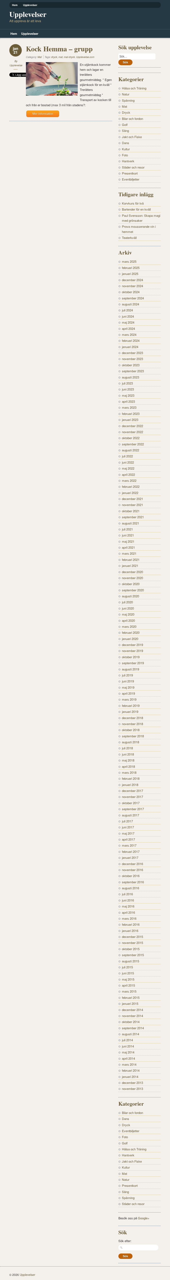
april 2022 (128, 474)
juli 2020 (127, 602)
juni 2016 (128, 900)
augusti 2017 (130, 815)
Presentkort (130, 173)
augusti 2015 (130, 961)
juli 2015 (127, 967)
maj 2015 (128, 979)
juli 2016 (127, 894)
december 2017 (132, 790)
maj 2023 (128, 395)
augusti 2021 (130, 523)
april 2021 (128, 547)
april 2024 (128, 328)
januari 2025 (130, 273)
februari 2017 (131, 851)
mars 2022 (129, 480)
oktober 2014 (131, 1022)
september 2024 (133, 298)
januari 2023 (130, 419)
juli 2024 (127, 310)
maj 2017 (128, 833)
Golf (125, 124)
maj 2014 (128, 1052)
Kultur (126, 149)
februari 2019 (131, 705)
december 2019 (132, 644)
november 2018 (132, 724)
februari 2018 (131, 778)
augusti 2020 (130, 596)
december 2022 (132, 426)
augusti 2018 (130, 742)
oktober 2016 (131, 876)
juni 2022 (128, 462)
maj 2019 (128, 687)
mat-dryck (69, 57)
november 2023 (132, 359)
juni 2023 (128, 389)
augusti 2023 (130, 377)
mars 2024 (129, 334)
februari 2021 (131, 559)
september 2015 (133, 955)
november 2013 (132, 1088)
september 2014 (133, 1028)
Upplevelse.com (85, 57)
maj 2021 (128, 541)
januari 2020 (130, 638)
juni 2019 (128, 681)
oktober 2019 (131, 657)
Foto (125, 155)
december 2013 (132, 1082)
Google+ (143, 1218)
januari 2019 (130, 711)
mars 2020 (129, 626)
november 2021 (132, 505)
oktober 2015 (131, 949)
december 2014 (132, 1010)
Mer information (42, 113)
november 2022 (132, 432)
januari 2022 (130, 493)
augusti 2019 (130, 669)
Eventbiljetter (130, 179)
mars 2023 (129, 407)
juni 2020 (128, 608)
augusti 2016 (130, 888)
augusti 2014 (130, 1034)
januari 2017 (130, 857)
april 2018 (128, 766)
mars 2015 (129, 991)
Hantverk (128, 161)
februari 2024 (131, 340)
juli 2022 (127, 456)
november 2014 (132, 1016)
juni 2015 (128, 973)
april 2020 (128, 620)
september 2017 (133, 809)
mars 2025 (129, 261)
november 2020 (132, 578)
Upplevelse (16, 65)
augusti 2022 (130, 450)
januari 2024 (130, 347)
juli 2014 (127, 1040)
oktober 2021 (131, 511)
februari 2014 (131, 1070)
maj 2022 (128, 468)
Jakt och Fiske (132, 137)
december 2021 (132, 499)
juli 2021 (127, 529)
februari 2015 (131, 997)
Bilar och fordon (132, 118)
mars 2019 (129, 699)
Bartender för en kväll (136, 209)
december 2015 (132, 936)
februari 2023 (131, 413)
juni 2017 (128, 827)
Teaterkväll (129, 237)
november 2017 (132, 796)
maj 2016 (128, 906)
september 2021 (133, 517)
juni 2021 (128, 535)
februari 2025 (131, 267)
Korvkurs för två (133, 203)
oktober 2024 (131, 292)
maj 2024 (128, 322)
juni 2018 (128, 754)
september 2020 (133, 590)
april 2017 (128, 839)
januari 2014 (130, 1076)
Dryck (126, 112)
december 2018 (132, 718)
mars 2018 (129, 772)
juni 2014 (128, 1046)
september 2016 (133, 882)
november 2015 (132, 942)
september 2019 (133, 663)
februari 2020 (131, 632)
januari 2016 (130, 930)
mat (60, 57)
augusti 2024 (130, 304)
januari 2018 (130, 784)
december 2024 (132, 280)
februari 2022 (131, 486)
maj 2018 (128, 760)
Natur (125, 94)
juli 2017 (127, 821)
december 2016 (132, 864)
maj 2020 (128, 614)
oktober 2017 (131, 803)
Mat (40, 57)
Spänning (128, 100)
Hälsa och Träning (134, 88)
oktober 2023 (131, 365)
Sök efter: (124, 1241)
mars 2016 (129, 918)
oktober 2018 (131, 730)
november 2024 (132, 286)
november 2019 (132, 650)
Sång (125, 130)
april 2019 (128, 693)
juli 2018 (127, 748)
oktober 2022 (131, 438)
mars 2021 (129, 553)
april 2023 (128, 401)
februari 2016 (131, 924)
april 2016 (128, 912)
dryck (54, 57)
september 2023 (133, 371)
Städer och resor (133, 167)
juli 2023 (127, 383)
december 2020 (132, 572)
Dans (125, 143)
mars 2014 (129, 1064)
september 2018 (133, 736)
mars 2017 (129, 845)
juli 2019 (127, 675)
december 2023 (132, 353)
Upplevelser (30, 5)
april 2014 (128, 1058)
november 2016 (132, 870)
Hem (15, 5)
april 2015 (128, 985)
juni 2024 (128, 316)
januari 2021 (130, 565)
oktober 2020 (131, 584)
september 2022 (133, 444)
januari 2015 (130, 1003)
